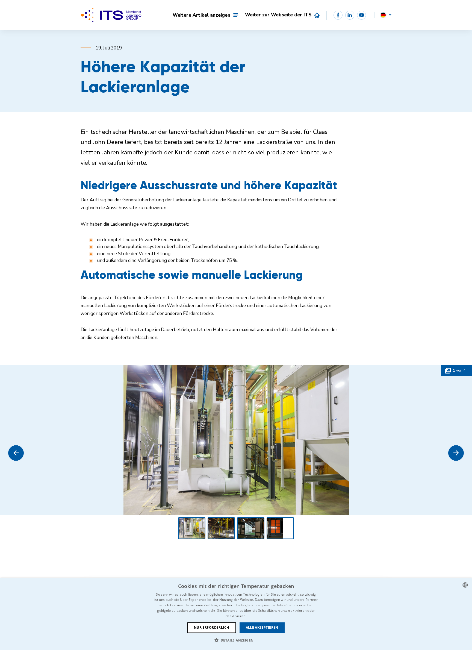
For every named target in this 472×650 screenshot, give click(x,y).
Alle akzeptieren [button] (262, 627)
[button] (16, 453)
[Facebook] (338, 15)
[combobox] (465, 585)
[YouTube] (361, 15)
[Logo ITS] (111, 15)
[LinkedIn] (349, 15)
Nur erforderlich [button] (211, 627)
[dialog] (236, 614)
